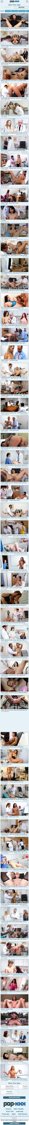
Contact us (8, 1109)
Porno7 (9, 1092)
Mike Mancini (17, 870)
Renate (26, 624)
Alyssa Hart (25, 1010)
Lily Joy (26, 800)
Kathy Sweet (25, 379)
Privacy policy (5, 1114)
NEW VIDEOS (21, 7)
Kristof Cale (25, 309)
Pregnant (22, 11)
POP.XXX (14, 1104)
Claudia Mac (25, 99)
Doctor (8, 11)
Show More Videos (14, 1097)
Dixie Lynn (25, 466)
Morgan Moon (25, 169)
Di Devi (26, 239)
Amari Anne (25, 571)
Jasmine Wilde (24, 870)
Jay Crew (26, 134)
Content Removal (22, 1114)
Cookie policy (19, 1111)
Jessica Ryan (18, 571)
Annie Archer (25, 554)
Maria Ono (25, 449)
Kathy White (25, 152)
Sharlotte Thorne (24, 536)
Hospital (15, 11)
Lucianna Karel (24, 519)
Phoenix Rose (25, 396)
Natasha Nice (25, 326)
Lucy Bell (26, 256)
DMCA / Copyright (18, 1109)
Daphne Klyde (18, 853)
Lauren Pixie (19, 466)
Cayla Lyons (18, 835)
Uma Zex (26, 659)
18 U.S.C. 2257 (10, 1111)
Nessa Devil (25, 187)
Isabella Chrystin (24, 748)
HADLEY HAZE (25, 1045)
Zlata (20, 309)
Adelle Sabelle (25, 905)
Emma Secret (25, 414)
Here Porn (9, 1087)
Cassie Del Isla (18, 641)
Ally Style (26, 291)
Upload (13, 1114)
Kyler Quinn (19, 134)
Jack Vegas (18, 554)
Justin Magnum (24, 1080)
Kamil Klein (20, 239)
